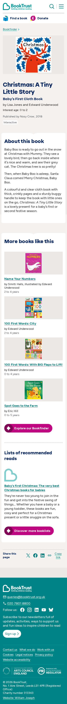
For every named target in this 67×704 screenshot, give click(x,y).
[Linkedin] (36, 610)
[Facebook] (22, 610)
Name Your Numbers (19, 279)
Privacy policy (44, 654)
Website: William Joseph (19, 698)
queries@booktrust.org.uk (26, 597)
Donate (42, 18)
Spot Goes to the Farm (21, 406)
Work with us (45, 649)
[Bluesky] (51, 610)
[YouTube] (44, 610)
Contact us (10, 649)
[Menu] (61, 6)
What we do (27, 649)
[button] (28, 555)
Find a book (18, 18)
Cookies (8, 654)
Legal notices (24, 654)
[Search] (52, 6)
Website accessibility (16, 659)
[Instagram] (29, 610)
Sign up (10, 634)
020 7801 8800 (18, 603)
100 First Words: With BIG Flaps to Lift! (33, 365)
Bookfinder (10, 29)
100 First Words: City (20, 323)
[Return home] (17, 6)
